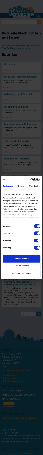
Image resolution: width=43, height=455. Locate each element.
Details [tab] (21, 186)
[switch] (37, 233)
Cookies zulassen (21, 258)
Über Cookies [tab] (34, 186)
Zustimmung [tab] (8, 186)
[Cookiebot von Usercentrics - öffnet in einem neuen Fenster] (30, 179)
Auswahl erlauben (21, 266)
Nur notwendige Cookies (21, 273)
